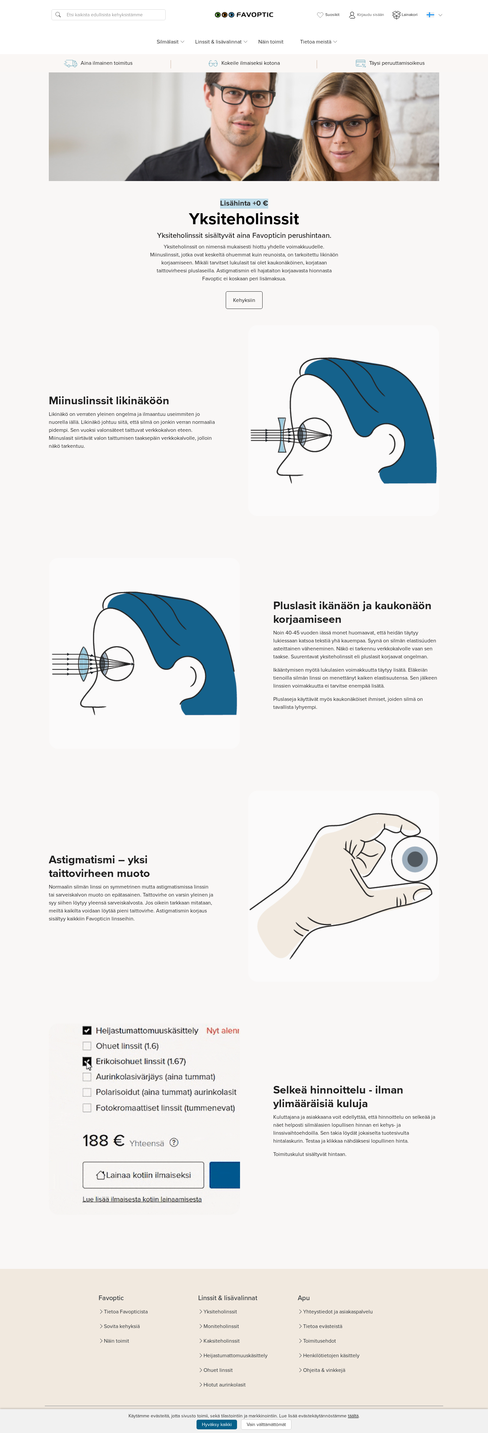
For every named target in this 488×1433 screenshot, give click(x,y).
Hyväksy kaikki (217, 1424)
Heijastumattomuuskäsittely (235, 1355)
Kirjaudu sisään (370, 15)
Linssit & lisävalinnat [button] (218, 42)
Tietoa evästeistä (322, 1326)
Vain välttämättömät (266, 1424)
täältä (353, 1415)
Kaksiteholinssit (221, 1341)
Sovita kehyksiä (122, 1326)
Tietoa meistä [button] (315, 42)
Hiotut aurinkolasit (224, 1384)
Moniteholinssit (221, 1326)
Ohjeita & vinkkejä (324, 1370)
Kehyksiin (244, 300)
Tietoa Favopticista (126, 1311)
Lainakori (410, 15)
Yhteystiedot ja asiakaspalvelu (338, 1311)
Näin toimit (271, 42)
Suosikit (332, 15)
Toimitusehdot (319, 1341)
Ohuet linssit (218, 1370)
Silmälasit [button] (168, 42)
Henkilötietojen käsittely (331, 1355)
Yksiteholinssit (220, 1311)
